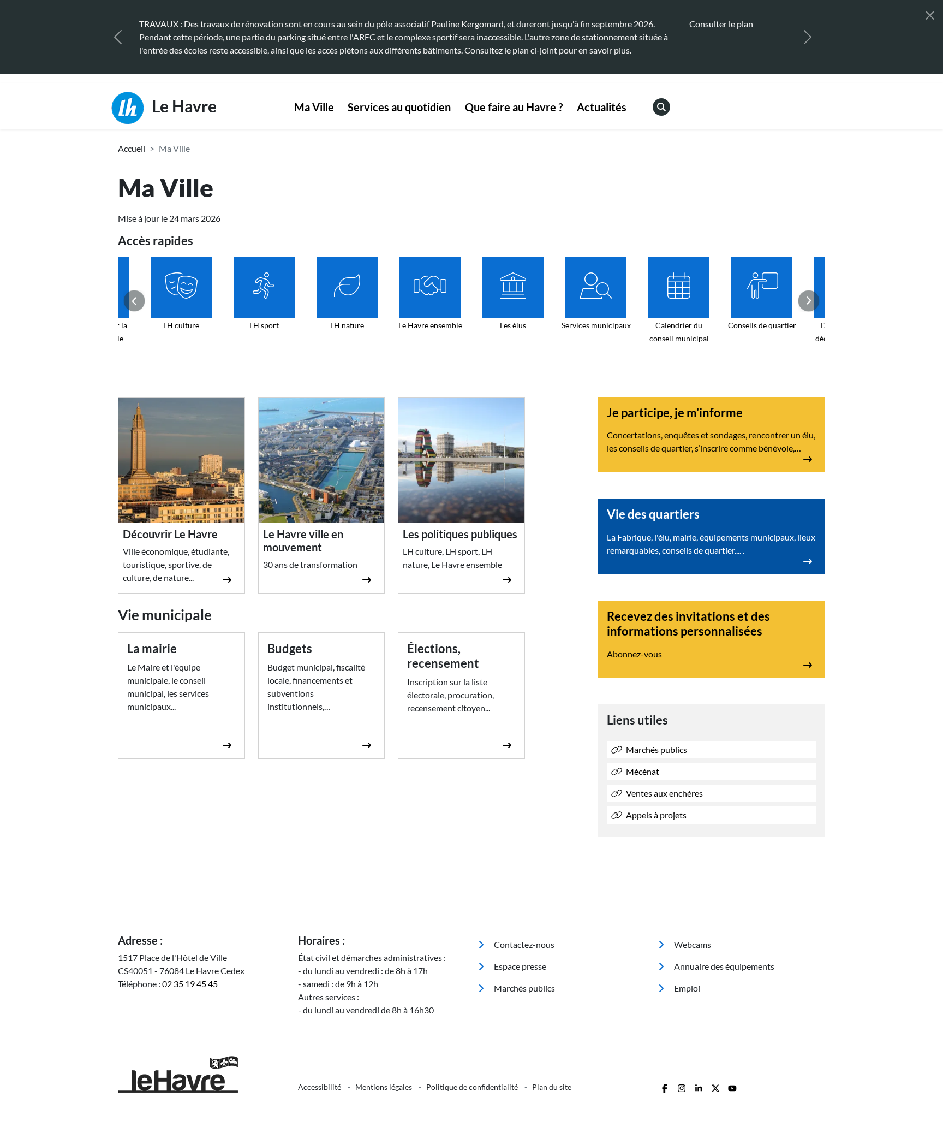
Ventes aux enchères (663, 793)
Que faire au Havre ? (514, 107)
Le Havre (182, 106)
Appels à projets (655, 815)
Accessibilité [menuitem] (320, 1087)
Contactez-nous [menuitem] (523, 944)
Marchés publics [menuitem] (523, 988)
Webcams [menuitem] (691, 944)
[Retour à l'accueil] (201, 1074)
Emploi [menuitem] (686, 988)
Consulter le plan (459, 24)
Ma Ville (314, 107)
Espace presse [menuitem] (519, 966)
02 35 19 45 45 (190, 983)
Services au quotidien (399, 107)
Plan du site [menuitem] (551, 1087)
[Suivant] (807, 37)
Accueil (131, 148)
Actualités (601, 107)
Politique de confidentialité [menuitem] (473, 1087)
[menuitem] (314, 107)
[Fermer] (930, 15)
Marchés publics (655, 749)
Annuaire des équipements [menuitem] (723, 966)
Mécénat (641, 771)
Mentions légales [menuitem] (384, 1087)
